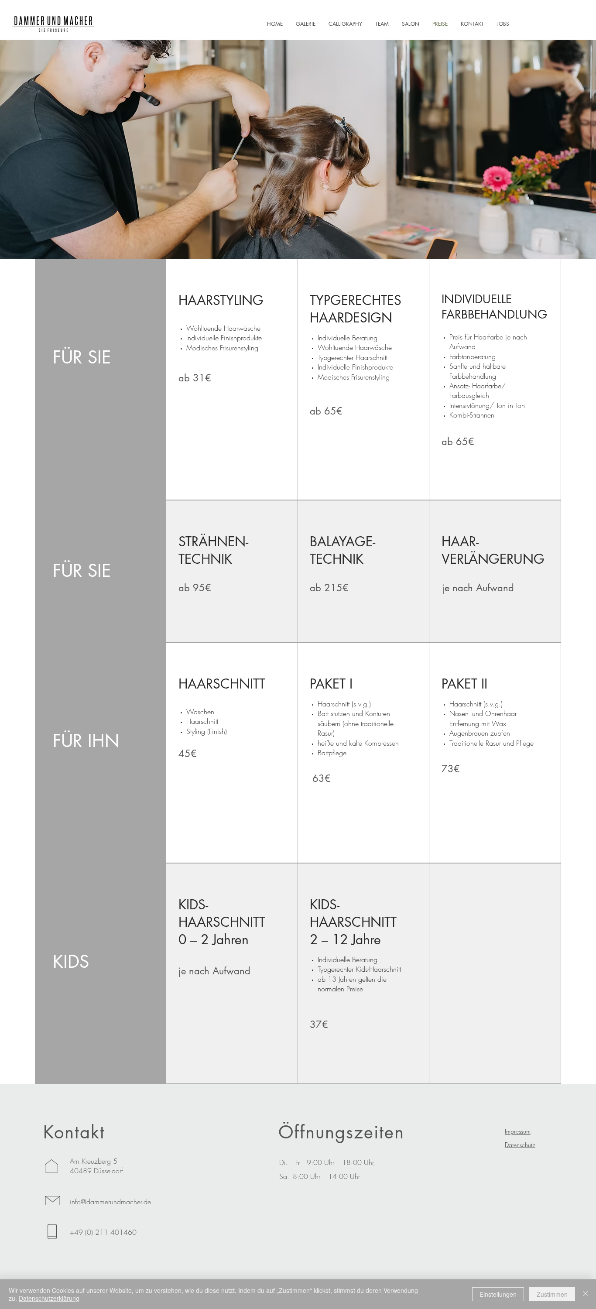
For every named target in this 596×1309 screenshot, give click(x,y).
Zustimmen (552, 1294)
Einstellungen (498, 1294)
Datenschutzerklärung (49, 1298)
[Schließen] (585, 1294)
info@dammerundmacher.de (110, 1201)
